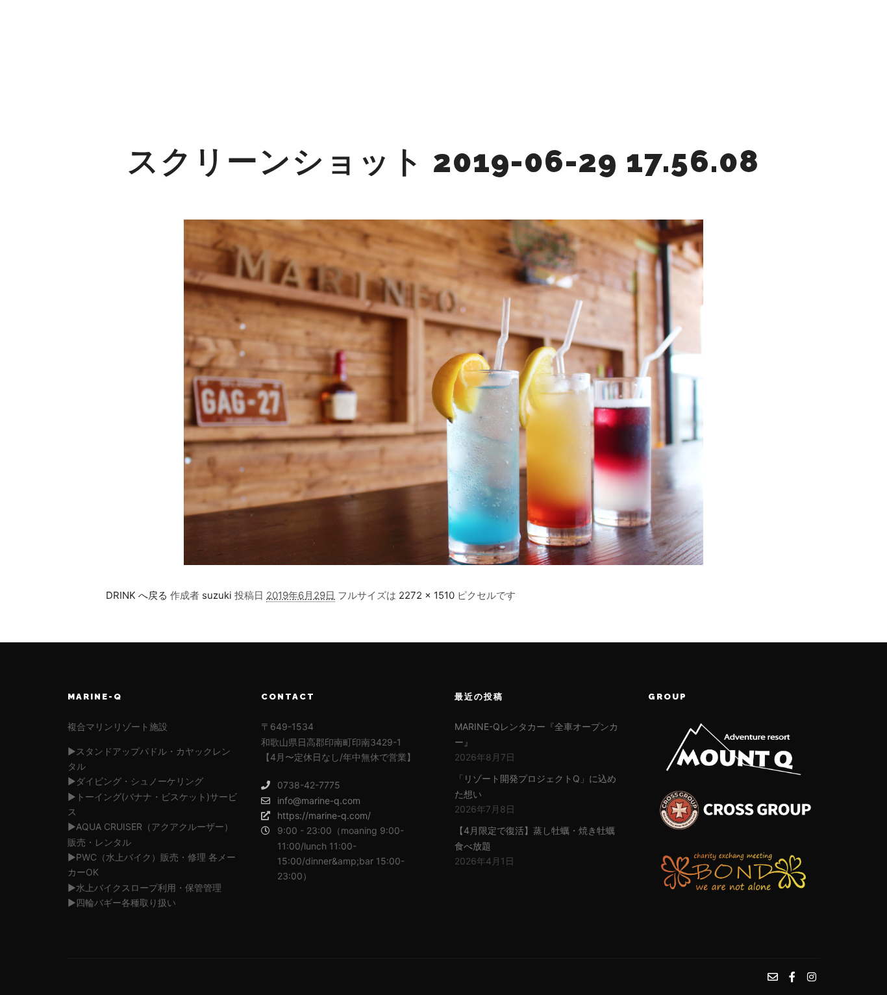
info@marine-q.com (318, 800)
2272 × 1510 (427, 595)
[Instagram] (811, 52)
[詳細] (732, 52)
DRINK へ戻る (137, 595)
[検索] (709, 52)
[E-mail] (772, 52)
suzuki (217, 595)
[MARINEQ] (138, 52)
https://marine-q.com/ (324, 815)
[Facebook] (792, 52)
